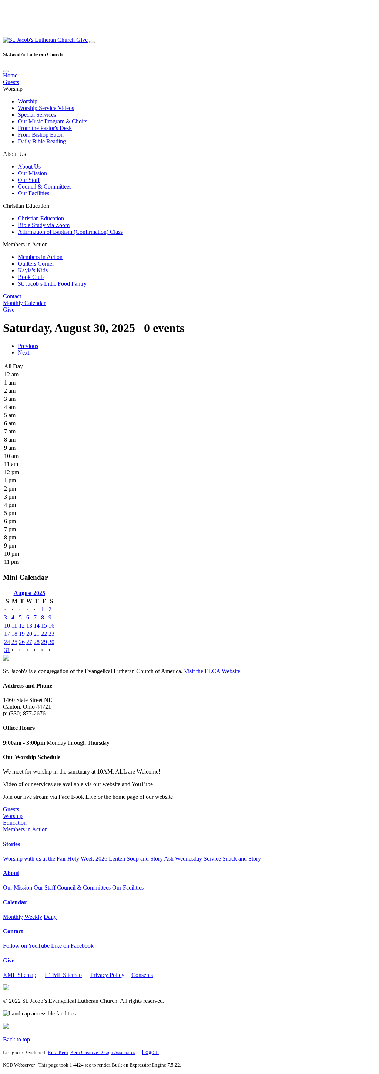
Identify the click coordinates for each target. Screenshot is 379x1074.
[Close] (6, 71)
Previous (28, 346)
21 (37, 634)
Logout (150, 1052)
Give (82, 40)
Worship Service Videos (46, 108)
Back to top (16, 1039)
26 (22, 642)
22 (44, 634)
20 (29, 634)
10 (7, 625)
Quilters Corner (36, 263)
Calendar (15, 902)
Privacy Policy (107, 975)
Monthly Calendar (24, 303)
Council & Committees (44, 186)
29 (44, 642)
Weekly (33, 917)
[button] (39, 40)
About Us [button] (14, 154)
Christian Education (41, 218)
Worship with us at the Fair (34, 858)
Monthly (13, 917)
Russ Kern (58, 1052)
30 (51, 642)
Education (15, 822)
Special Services (37, 115)
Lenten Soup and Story (136, 858)
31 (7, 650)
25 (14, 642)
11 (14, 625)
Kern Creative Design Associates (102, 1052)
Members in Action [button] (25, 244)
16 (51, 625)
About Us (29, 166)
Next (23, 352)
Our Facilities (33, 193)
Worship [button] (13, 89)
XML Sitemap (19, 975)
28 (37, 642)
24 (7, 642)
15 (44, 625)
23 (51, 634)
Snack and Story (241, 858)
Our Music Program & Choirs (52, 121)
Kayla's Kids (33, 270)
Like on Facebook (72, 945)
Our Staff (29, 180)
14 (37, 625)
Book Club (31, 277)
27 (29, 642)
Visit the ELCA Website (212, 671)
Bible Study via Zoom (44, 225)
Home (10, 75)
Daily (50, 917)
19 (22, 634)
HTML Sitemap (63, 975)
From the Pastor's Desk (45, 128)
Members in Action (40, 257)
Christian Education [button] (26, 206)
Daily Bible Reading (42, 141)
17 (7, 634)
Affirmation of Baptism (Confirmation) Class (70, 232)
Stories (11, 844)
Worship (27, 101)
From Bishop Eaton (41, 135)
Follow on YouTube (26, 945)
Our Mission (32, 173)
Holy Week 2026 (87, 858)
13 (29, 625)
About (11, 873)
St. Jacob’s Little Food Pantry (52, 283)
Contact (12, 296)
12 (22, 625)
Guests (11, 82)
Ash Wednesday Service (192, 858)
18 (14, 634)
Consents (142, 975)
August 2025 (29, 593)
